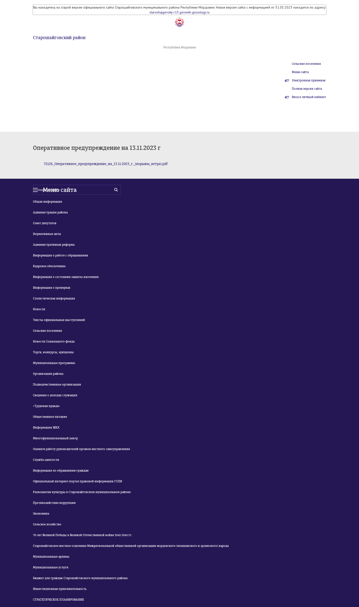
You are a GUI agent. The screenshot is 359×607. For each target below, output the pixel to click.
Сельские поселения (306, 64)
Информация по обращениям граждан (61, 470)
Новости (39, 309)
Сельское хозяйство (47, 524)
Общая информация (47, 201)
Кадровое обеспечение (49, 266)
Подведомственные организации (57, 384)
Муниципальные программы (54, 363)
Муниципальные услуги (50, 567)
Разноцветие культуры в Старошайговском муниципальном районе (82, 492)
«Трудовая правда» (46, 406)
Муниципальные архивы (51, 556)
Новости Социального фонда (53, 341)
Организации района (48, 373)
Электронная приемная (309, 80)
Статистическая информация (54, 298)
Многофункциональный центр (55, 438)
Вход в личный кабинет (309, 97)
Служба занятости (46, 460)
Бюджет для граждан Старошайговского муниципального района (80, 578)
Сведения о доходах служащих (55, 395)
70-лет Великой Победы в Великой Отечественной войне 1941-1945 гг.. (83, 535)
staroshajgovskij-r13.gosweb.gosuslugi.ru (179, 12)
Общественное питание (50, 417)
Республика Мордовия (179, 47)
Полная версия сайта (307, 88)
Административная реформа (53, 244)
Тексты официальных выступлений (59, 320)
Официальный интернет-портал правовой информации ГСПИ (77, 481)
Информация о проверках (51, 287)
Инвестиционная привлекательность (59, 589)
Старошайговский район (59, 37)
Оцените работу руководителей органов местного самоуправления (81, 449)
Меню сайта (300, 72)
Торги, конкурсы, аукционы (53, 352)
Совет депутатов (44, 223)
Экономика (41, 513)
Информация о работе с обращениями (60, 255)
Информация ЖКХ (46, 427)
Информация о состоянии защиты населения (66, 277)
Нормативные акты (47, 234)
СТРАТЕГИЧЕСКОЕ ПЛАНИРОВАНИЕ (58, 599)
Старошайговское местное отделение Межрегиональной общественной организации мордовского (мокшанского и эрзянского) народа (131, 546)
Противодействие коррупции (54, 503)
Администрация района (50, 212)
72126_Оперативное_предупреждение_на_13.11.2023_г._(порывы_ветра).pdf (106, 164)
